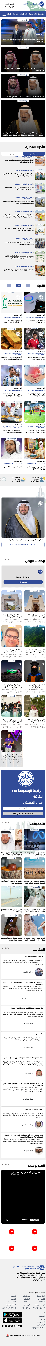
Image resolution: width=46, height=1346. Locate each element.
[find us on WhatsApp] (11, 1325)
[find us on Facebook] (14, 1325)
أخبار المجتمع (11, 1302)
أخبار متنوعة (12, 153)
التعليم (13, 1299)
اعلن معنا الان (23, 582)
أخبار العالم (24, 14)
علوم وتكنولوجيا (39, 1307)
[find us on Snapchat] (6, 1325)
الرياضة (15, 14)
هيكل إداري (41, 1324)
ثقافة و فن (41, 1299)
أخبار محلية (33, 14)
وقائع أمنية (26, 1307)
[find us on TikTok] (17, 1325)
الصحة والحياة (11, 1304)
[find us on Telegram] (20, 1325)
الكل (18, 285)
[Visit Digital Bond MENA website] (7, 1335)
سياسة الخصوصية (38, 1327)
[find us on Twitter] (3, 1325)
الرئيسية (41, 14)
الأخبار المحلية (34, 153)
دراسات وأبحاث (39, 1304)
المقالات (42, 1302)
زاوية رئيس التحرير (9, 1307)
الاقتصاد (8, 14)
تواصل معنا (41, 1322)
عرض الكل (6, 559)
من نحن (42, 1319)
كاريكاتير (27, 1304)
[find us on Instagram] (9, 1325)
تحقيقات (27, 1302)
